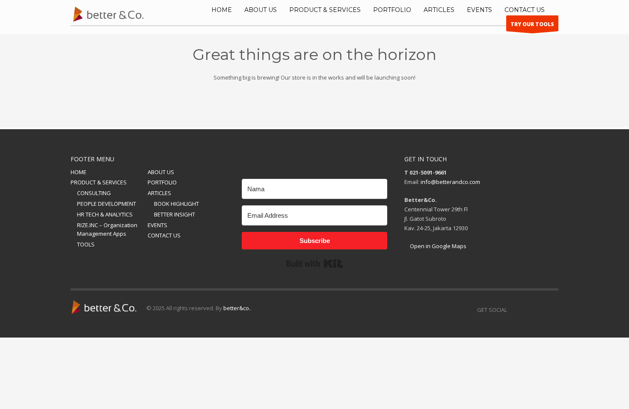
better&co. (236, 308)
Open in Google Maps (437, 246)
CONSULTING (94, 193)
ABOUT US (161, 172)
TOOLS (86, 244)
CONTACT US (164, 235)
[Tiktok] (552, 309)
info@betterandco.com (450, 182)
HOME (78, 172)
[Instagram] (526, 309)
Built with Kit (314, 263)
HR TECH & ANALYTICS (105, 214)
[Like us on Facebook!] (539, 309)
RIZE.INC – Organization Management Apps (107, 229)
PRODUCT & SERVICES (99, 182)
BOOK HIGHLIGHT (176, 203)
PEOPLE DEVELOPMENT (106, 203)
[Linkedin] (513, 309)
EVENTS (157, 225)
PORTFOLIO (162, 182)
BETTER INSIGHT (174, 214)
